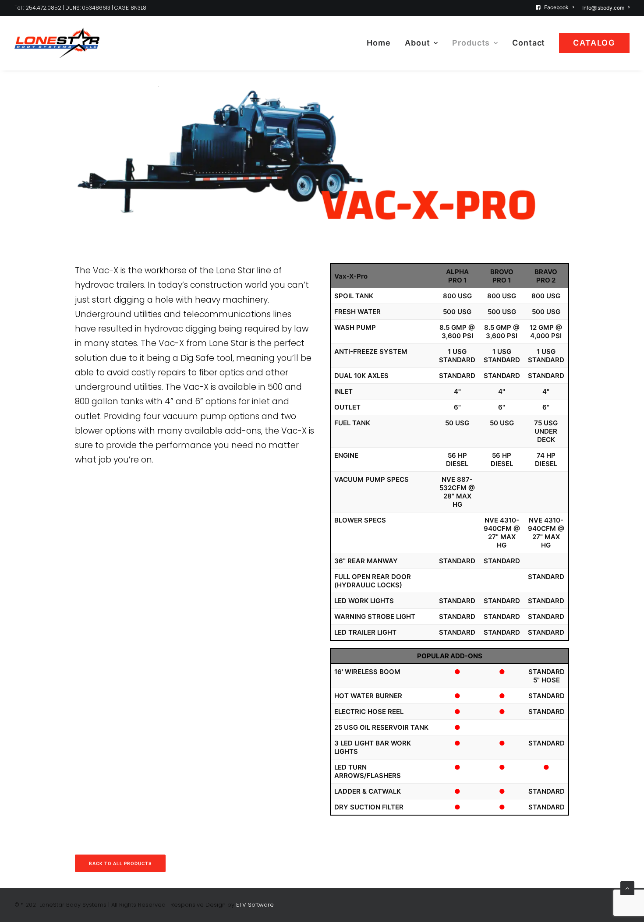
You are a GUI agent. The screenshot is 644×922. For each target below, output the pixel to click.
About (417, 42)
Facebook (556, 7)
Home (379, 42)
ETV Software (255, 905)
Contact (528, 42)
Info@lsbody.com (603, 7)
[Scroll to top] (627, 887)
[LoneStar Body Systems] (56, 43)
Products (471, 42)
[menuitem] (556, 7)
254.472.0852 (42, 7)
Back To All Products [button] (120, 863)
